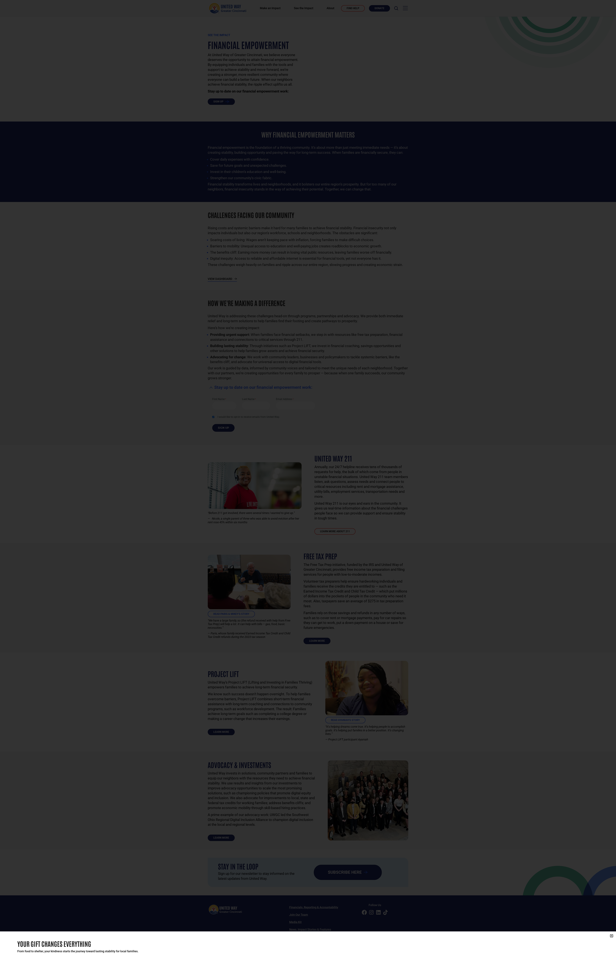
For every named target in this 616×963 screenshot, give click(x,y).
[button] (611, 936)
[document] (308, 481)
